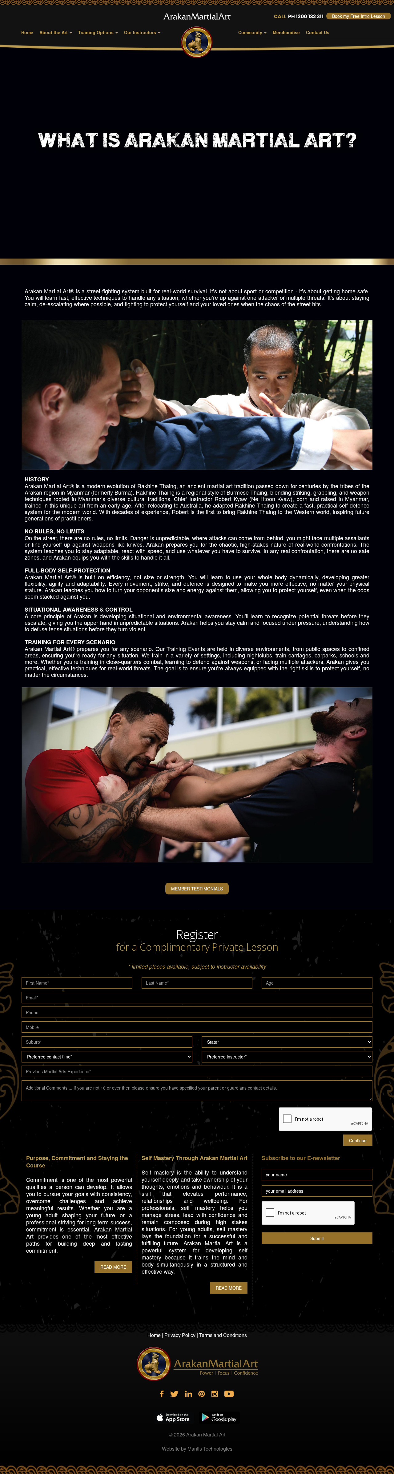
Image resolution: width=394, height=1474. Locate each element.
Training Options (96, 32)
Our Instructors (140, 32)
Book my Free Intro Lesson (358, 16)
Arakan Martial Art (205, 1434)
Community (250, 32)
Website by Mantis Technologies (197, 1448)
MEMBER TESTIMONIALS (197, 889)
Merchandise (286, 32)
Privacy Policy (179, 1335)
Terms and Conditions (223, 1335)
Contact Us (317, 32)
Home (27, 32)
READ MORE (113, 1267)
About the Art (54, 32)
